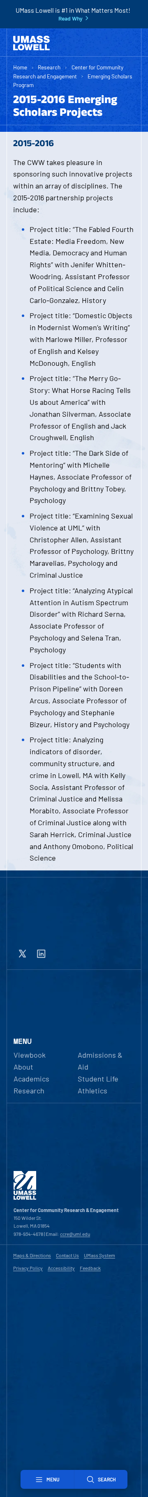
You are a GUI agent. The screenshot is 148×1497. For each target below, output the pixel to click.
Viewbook (30, 1054)
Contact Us (67, 1255)
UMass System (99, 1255)
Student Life (98, 1078)
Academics (31, 1078)
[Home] (31, 43)
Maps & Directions (32, 1255)
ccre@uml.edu (75, 1234)
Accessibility (61, 1268)
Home (20, 67)
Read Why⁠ (70, 18)
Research (49, 67)
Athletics (92, 1090)
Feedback (90, 1268)
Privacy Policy (28, 1268)
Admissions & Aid (100, 1060)
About (23, 1066)
